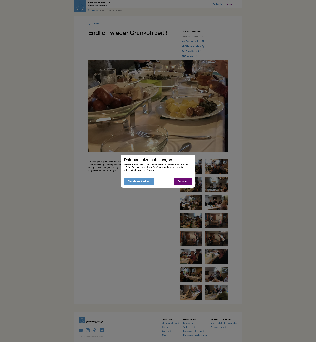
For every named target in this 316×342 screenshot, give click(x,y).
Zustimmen (183, 181)
